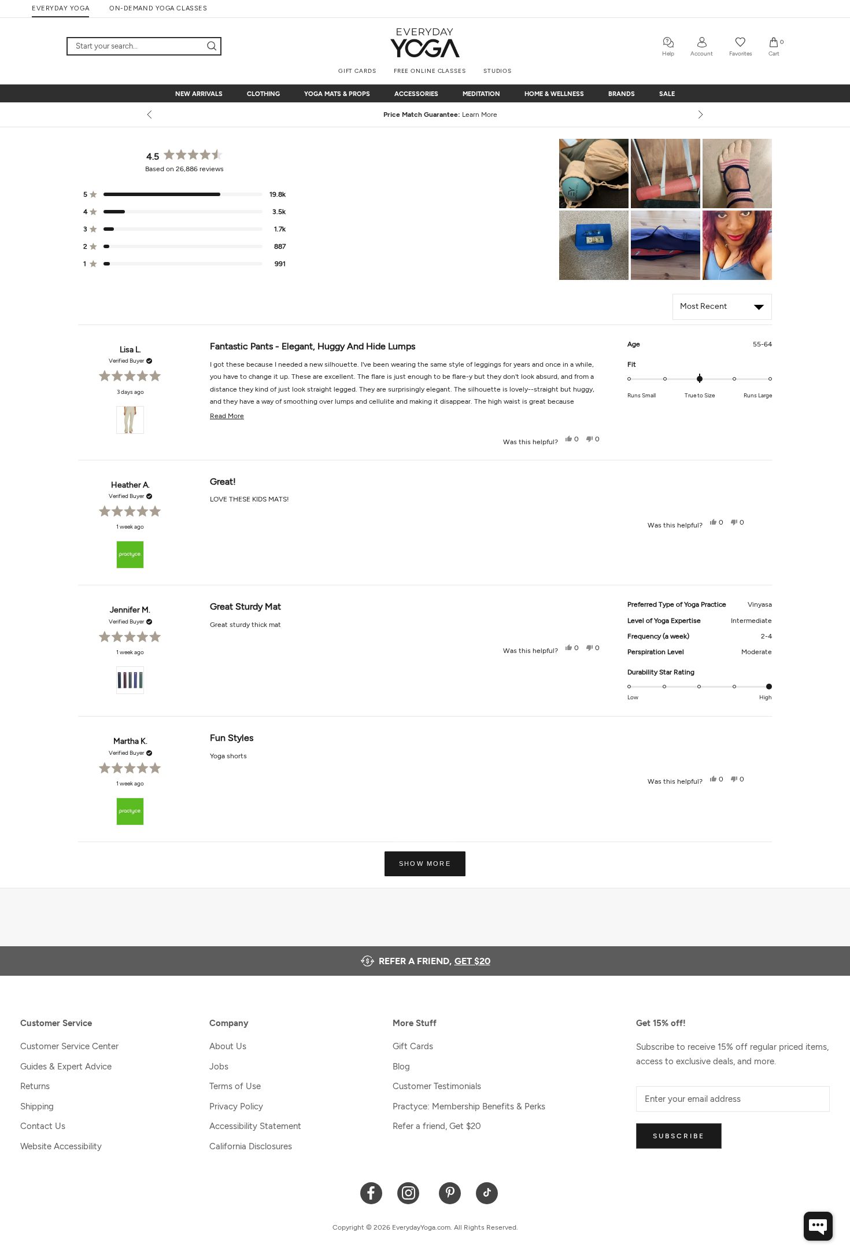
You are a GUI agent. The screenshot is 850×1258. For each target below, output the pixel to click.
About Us (227, 1046)
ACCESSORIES (416, 94)
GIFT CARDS (357, 71)
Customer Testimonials (437, 1086)
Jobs (218, 1066)
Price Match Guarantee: (425, 114)
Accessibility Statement (255, 1126)
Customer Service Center (69, 1046)
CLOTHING (263, 94)
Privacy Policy (236, 1106)
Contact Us (42, 1126)
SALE (667, 94)
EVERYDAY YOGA (60, 8)
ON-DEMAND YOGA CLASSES (158, 8)
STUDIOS (497, 71)
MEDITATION (481, 94)
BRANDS (621, 94)
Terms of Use (235, 1086)
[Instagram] (410, 1192)
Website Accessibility (61, 1146)
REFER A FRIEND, (434, 961)
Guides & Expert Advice (66, 1066)
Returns (35, 1086)
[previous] (150, 114)
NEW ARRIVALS (199, 94)
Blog (401, 1066)
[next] (700, 114)
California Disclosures (250, 1146)
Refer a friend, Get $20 (437, 1126)
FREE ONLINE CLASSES (430, 71)
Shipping (37, 1106)
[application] (818, 1226)
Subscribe (679, 1136)
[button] (594, 173)
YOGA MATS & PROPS (337, 94)
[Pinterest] (450, 1192)
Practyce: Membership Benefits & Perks (469, 1106)
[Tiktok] (487, 1192)
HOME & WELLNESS (554, 94)
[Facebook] (371, 1192)
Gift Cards (413, 1046)
